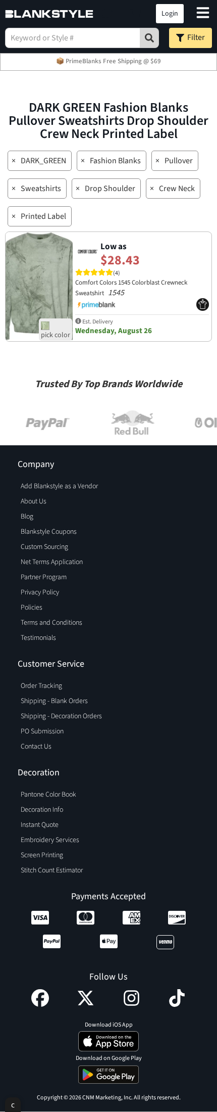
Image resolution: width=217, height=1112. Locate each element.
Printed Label (43, 216)
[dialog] (13, 1104)
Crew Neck (177, 188)
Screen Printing (42, 855)
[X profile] (85, 1004)
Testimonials (38, 638)
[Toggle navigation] (203, 14)
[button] (107, 13)
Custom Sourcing (44, 547)
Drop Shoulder (110, 188)
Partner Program (44, 577)
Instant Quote (40, 825)
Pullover (179, 160)
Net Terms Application (52, 562)
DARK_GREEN (43, 160)
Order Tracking (41, 686)
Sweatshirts (41, 188)
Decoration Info (42, 810)
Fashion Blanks (115, 160)
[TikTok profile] (177, 1004)
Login (169, 14)
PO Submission (42, 731)
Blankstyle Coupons (49, 532)
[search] (149, 38)
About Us (33, 501)
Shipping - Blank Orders (54, 701)
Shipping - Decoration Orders (61, 716)
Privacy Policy (40, 592)
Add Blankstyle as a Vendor (59, 486)
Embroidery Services (50, 840)
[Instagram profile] (131, 1004)
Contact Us (36, 747)
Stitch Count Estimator (52, 870)
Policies (31, 608)
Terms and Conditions (51, 623)
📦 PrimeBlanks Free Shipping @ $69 (108, 61)
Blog (27, 517)
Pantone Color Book (48, 795)
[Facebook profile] (40, 1004)
